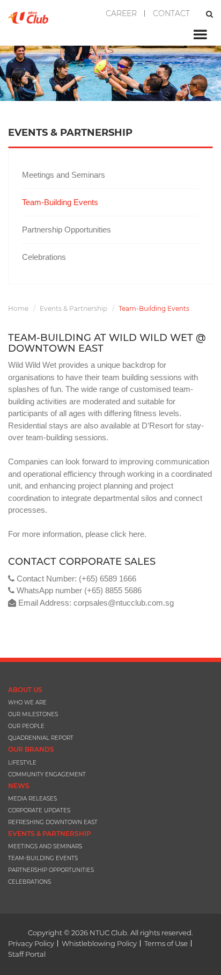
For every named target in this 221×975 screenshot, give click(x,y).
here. (136, 534)
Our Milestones (33, 714)
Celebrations (44, 256)
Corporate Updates (39, 810)
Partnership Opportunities (66, 229)
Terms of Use (166, 943)
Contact (171, 13)
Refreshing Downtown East (53, 822)
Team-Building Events (60, 202)
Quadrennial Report (40, 737)
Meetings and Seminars (63, 174)
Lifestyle (22, 762)
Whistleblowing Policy (99, 943)
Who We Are (27, 702)
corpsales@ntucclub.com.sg (123, 602)
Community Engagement (47, 774)
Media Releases (32, 798)
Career (121, 13)
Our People (26, 726)
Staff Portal (27, 954)
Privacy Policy (31, 943)
